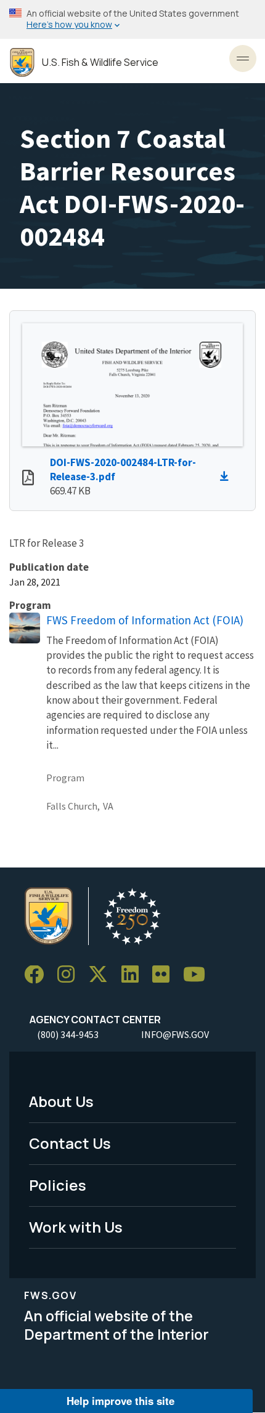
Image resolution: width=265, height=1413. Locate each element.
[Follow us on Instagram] (70, 974)
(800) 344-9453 (68, 1034)
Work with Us (76, 1227)
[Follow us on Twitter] (102, 974)
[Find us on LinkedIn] (134, 974)
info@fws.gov (175, 1034)
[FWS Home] (22, 62)
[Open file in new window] (28, 479)
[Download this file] (227, 476)
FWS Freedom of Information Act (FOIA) (144, 620)
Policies (57, 1185)
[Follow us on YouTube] (198, 974)
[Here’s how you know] (132, 19)
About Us (61, 1101)
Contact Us (70, 1143)
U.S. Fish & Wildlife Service (100, 62)
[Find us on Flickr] (165, 974)
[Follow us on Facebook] (38, 974)
